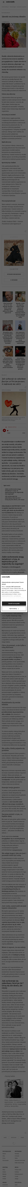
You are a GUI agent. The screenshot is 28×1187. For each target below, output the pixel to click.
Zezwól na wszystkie (14, 603)
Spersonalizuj (13, 608)
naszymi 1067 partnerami (13, 586)
